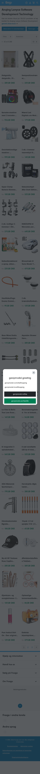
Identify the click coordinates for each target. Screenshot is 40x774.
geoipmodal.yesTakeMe (20, 401)
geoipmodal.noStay (20, 394)
